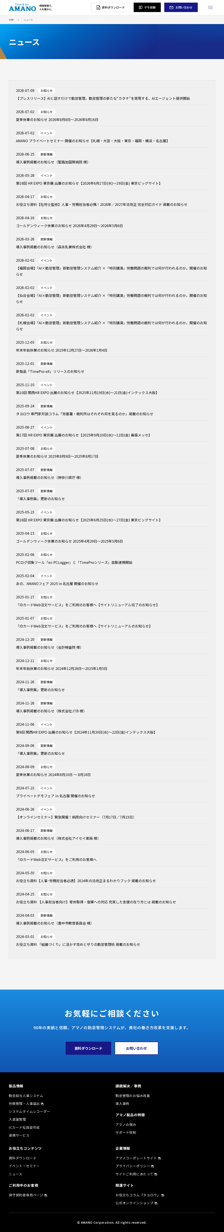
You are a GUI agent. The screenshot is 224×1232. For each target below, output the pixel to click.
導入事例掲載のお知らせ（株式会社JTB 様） (51, 710)
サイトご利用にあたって (134, 1174)
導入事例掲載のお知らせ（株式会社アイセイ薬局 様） (58, 838)
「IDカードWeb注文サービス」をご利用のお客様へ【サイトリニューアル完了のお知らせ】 (87, 604)
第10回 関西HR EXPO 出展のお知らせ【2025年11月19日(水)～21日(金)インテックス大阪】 (87, 392)
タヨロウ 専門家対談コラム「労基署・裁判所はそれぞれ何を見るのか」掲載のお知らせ (84, 413)
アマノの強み (126, 1124)
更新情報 (46, 154)
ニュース (15, 1174)
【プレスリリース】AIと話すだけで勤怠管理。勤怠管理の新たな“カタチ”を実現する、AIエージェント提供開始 (103, 98)
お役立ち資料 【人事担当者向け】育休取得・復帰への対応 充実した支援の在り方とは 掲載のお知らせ (96, 901)
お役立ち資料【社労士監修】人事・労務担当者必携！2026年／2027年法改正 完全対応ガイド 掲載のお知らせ (101, 204)
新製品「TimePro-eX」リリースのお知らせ (50, 371)
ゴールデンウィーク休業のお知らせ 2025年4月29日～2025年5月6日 (69, 541)
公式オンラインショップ (135, 1202)
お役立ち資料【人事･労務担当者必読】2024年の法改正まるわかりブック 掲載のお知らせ (86, 880)
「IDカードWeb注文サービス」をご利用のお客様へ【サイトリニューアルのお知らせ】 (84, 626)
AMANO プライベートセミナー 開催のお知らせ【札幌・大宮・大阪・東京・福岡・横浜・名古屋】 (93, 140)
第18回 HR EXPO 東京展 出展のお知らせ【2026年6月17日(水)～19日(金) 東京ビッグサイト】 (89, 183)
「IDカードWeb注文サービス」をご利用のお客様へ (56, 859)
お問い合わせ (136, 1048)
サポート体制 (126, 1132)
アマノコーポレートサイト (136, 1158)
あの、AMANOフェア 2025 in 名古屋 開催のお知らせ (57, 583)
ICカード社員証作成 (24, 1127)
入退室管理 (17, 1119)
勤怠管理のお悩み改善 (133, 1095)
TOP (11, 19)
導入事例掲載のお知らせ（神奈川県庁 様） (49, 477)
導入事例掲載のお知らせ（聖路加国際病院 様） (53, 162)
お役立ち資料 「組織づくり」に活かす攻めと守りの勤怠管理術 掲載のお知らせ (78, 944)
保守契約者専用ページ (26, 1195)
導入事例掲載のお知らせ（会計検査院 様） (49, 647)
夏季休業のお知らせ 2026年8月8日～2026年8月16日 (57, 119)
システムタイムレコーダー (29, 1111)
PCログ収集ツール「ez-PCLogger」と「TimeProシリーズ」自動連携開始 (74, 562)
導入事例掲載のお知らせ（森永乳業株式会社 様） (55, 246)
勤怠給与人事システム (26, 1095)
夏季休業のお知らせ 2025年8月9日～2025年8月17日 (57, 456)
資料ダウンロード (88, 1048)
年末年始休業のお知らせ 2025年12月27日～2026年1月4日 (61, 350)
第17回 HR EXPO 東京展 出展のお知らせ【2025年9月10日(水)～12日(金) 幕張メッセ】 (84, 435)
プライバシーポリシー (133, 1166)
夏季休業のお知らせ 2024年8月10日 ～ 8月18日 (53, 774)
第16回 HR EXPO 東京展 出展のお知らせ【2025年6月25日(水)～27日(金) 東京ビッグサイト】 (89, 519)
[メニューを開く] (210, 7)
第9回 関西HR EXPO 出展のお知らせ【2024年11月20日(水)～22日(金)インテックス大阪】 (86, 732)
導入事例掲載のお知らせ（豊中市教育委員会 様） (55, 923)
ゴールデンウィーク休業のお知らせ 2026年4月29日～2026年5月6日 (69, 225)
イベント (46, 133)
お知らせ (46, 90)
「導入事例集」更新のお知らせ (40, 498)
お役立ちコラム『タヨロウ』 (138, 1195)
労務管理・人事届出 (24, 1103)
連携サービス (19, 1135)
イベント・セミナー (24, 1166)
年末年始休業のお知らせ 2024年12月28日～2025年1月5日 (61, 668)
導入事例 (122, 1103)
